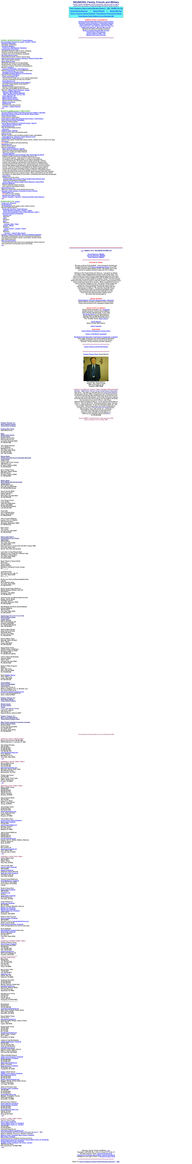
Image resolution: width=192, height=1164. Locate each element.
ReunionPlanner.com (8, 188)
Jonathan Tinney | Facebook (9, 1142)
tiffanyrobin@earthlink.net (9, 1063)
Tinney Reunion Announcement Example (109, 13)
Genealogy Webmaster (9, 43)
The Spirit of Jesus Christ (107, 1156)
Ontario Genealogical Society (100, 267)
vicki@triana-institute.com (9, 825)
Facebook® (106, 309)
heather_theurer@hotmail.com (10, 1079)
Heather (3, 1072)
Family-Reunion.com (8, 126)
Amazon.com (7, 215)
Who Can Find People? (9, 240)
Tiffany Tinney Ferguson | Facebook (12, 1057)
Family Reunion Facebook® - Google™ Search (17, 210)
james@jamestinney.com (8, 811)
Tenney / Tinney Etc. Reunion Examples (82, 13)
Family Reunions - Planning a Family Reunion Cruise (18, 136)
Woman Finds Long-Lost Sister (96, 35)
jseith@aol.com (5, 974)
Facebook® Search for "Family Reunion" (15, 209)
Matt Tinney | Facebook (8, 1136)
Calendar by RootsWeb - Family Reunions (15, 69)
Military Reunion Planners (10, 99)
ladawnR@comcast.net (8, 1047)
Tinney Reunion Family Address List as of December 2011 (96, 16)
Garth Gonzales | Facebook (9, 918)
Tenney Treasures (96, 326)
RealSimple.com (7, 144)
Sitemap (21, 149)
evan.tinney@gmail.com (8, 1019)
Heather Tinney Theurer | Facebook (11, 1073)
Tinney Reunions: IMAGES (96, 257)
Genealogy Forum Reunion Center (13, 72)
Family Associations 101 (10, 76)
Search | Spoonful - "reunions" (12, 197)
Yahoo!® (5, 230)
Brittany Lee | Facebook (8, 907)
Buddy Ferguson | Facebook (9, 1058)
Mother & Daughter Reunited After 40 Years (96, 30)
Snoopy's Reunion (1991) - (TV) (96, 33)
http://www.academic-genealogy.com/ (12, 692)
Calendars (10, 67)
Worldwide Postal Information (83, 337)
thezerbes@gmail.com (8, 986)
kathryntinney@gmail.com (9, 767)
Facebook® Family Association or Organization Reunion (96, 23)
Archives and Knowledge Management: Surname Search (96, 21)
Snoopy (102, 32)
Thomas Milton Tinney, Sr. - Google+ (12, 1124)
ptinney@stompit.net (7, 951)
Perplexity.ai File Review (84, 1155)
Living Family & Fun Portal (10, 49)
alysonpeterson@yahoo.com (9, 1109)
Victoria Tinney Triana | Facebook (11, 820)
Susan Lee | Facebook (7, 903)
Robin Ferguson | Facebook (9, 1066)
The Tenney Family (88, 314)
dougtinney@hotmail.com (9, 1032)
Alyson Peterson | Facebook (9, 1103)
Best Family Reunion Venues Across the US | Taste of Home (20, 114)
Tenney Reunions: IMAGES (96, 254)
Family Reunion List (8, 81)
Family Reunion (28, 40)
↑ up (2, 108)
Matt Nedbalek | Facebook (9, 930)
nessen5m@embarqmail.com (10, 1008)
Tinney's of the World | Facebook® (96, 334)
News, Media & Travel (8, 61)
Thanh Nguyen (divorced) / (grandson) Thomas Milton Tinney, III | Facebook (24, 1139)
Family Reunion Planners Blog (11, 124)
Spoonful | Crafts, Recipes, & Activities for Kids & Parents (19, 191)
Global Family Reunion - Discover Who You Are (96, 27)
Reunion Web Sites (116, 11)
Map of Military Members (17, 93)
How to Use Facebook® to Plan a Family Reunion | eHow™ (21, 212)
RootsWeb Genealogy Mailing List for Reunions (17, 73)
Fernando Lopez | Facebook (9, 1088)
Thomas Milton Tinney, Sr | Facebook (12, 1123)
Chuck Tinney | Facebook (8, 944)
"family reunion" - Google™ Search (15, 228)
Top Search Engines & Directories (12, 213)
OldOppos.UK (6, 103)
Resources (5, 129)
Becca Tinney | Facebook (26, 1135)
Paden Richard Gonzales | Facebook (12, 924)
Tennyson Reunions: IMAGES (96, 255)
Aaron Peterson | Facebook (9, 1105)
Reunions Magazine (8, 183)
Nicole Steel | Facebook (8, 932)
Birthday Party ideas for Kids (11, 195)
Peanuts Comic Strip (93, 32)
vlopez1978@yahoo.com (8, 1094)
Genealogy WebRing (8, 46)
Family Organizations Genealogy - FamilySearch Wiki (96, 24)
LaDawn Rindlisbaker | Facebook (11, 1041)
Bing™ (5, 221)
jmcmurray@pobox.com (8, 838)
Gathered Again (6, 130)
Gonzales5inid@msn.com (21, 921)
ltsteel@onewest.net (7, 870)
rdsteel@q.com (5, 892)
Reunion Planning (98, 11)
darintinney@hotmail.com (9, 849)
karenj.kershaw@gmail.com (9, 752)
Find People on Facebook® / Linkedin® (105, 337)
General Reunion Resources (79, 11)
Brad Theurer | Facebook (8, 1075)
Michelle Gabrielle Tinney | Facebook (12, 1141)
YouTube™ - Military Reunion (11, 106)
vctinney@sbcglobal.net (104, 1153)
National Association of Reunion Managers (15, 58)
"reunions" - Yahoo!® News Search (15, 233)
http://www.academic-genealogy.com (12, 1130)
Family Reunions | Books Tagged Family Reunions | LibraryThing (23, 182)
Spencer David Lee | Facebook (10, 911)
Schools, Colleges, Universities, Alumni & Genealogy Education (21, 234)
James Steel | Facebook (8, 895)
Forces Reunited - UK (9, 96)
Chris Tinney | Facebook (8, 1121)
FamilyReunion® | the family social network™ (16, 82)
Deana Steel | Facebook (8, 889)
